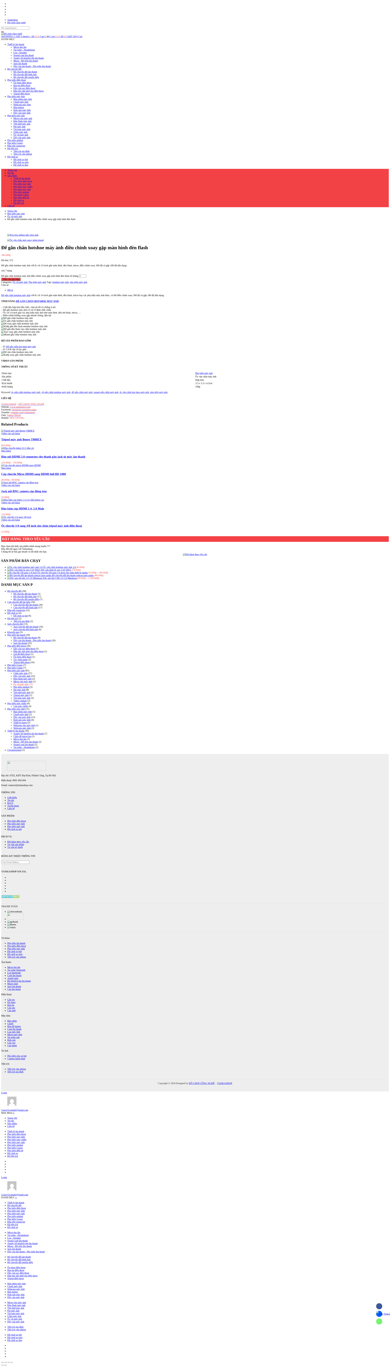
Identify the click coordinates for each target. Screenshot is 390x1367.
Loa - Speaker (20, 52)
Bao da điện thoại (21, 85)
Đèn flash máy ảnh (22, 121)
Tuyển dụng (13, 805)
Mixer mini (12, 983)
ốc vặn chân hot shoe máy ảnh (134, 392)
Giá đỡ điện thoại (21, 654)
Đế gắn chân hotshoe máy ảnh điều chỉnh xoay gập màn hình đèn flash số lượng (39, 276)
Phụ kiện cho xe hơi (17, 1056)
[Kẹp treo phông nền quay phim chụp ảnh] (195, 235)
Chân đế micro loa (22, 736)
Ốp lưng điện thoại (22, 82)
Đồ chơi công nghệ (16, 22)
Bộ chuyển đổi (14, 69)
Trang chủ (12, 170)
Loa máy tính (13, 1032)
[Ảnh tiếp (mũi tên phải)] (5, 1365)
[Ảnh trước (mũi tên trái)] (2, 1365)
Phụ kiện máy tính (16, 96)
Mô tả (10, 290)
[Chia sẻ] (5, 1362)
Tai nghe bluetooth (16, 970)
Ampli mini (12, 978)
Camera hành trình (16, 1058)
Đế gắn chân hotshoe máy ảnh (15, 295)
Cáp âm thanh (14, 989)
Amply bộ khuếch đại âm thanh (28, 58)
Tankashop (12, 20)
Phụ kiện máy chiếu (22, 186)
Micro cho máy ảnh (22, 118)
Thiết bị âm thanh (15, 44)
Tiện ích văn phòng (22, 154)
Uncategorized (14, 750)
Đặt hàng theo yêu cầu (18, 841)
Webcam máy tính (22, 104)
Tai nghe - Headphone (24, 50)
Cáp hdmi (12, 1045)
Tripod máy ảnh (21, 695)
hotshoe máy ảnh (60, 282)
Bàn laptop (18, 107)
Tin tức (10, 173)
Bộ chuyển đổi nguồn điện (26, 77)
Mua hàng (6, 451)
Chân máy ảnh (20, 132)
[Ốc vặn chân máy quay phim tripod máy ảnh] (195, 240)
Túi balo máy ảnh (21, 129)
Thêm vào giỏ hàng (10, 279)
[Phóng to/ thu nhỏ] (11, 1362)
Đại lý (10, 803)
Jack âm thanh (20, 63)
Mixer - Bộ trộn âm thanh (25, 61)
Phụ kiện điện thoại (16, 80)
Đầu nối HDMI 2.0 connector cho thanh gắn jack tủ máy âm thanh (43, 456)
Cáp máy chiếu (20, 706)
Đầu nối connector (16, 145)
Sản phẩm (12, 175)
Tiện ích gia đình (21, 151)
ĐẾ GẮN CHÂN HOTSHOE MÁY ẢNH (37, 301)
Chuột (10, 1023)
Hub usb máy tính (22, 110)
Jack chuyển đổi (15, 624)
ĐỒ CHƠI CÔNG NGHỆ (202, 1083)
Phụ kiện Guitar (15, 668)
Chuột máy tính (20, 102)
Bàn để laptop (14, 1026)
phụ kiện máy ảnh (78, 282)
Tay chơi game (20, 659)
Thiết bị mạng (20, 722)
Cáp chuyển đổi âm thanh (25, 604)
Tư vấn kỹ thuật (15, 847)
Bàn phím (12, 1021)
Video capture (20, 700)
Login (4, 1092)
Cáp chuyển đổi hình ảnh (25, 607)
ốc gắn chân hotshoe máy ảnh (25, 392)
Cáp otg (11, 1007)
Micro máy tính (14, 1034)
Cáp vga (11, 1043)
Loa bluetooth (14, 972)
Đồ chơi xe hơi (20, 159)
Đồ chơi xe (12, 156)
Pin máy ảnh (19, 126)
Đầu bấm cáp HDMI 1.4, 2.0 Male (22, 508)
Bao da (10, 1005)
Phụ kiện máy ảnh (16, 115)
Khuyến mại (13, 632)
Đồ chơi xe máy (21, 162)
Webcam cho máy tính (24, 725)
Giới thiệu (12, 797)
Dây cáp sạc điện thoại (24, 88)
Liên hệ (11, 205)
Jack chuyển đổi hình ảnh (25, 629)
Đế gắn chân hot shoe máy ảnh (21, 346)
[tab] (198, 290)
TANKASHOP (224, 1083)
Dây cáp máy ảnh (21, 137)
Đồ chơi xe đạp (20, 165)
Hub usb (11, 1040)
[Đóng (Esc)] (2, 1362)
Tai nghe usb (13, 1037)
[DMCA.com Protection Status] (10, 897)
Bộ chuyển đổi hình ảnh (25, 74)
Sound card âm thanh (23, 55)
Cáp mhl (11, 1010)
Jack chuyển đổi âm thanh (25, 626)
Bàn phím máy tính (22, 99)
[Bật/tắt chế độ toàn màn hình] (8, 1362)
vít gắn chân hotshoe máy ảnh (55, 392)
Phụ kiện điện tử (21, 197)
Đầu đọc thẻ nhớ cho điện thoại (28, 91)
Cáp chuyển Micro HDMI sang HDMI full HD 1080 (33, 474)
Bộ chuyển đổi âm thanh (25, 71)
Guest (14, 1110)
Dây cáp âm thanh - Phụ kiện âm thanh (32, 66)
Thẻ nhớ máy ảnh (21, 124)
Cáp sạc (11, 999)
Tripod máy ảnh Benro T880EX (21, 439)
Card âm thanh (14, 975)
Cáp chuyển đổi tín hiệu (18, 602)
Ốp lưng (11, 1002)
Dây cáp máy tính (21, 113)
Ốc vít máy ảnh (20, 135)
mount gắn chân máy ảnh (106, 392)
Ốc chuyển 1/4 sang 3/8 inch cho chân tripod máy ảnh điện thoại (41, 525)
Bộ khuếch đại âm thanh (19, 981)
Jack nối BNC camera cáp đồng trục (24, 491)
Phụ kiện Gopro (15, 143)
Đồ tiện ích (12, 148)
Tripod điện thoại (21, 93)
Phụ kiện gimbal (15, 140)
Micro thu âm (19, 47)
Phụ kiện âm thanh (16, 635)
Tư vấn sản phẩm (15, 844)
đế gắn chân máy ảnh (82, 392)
